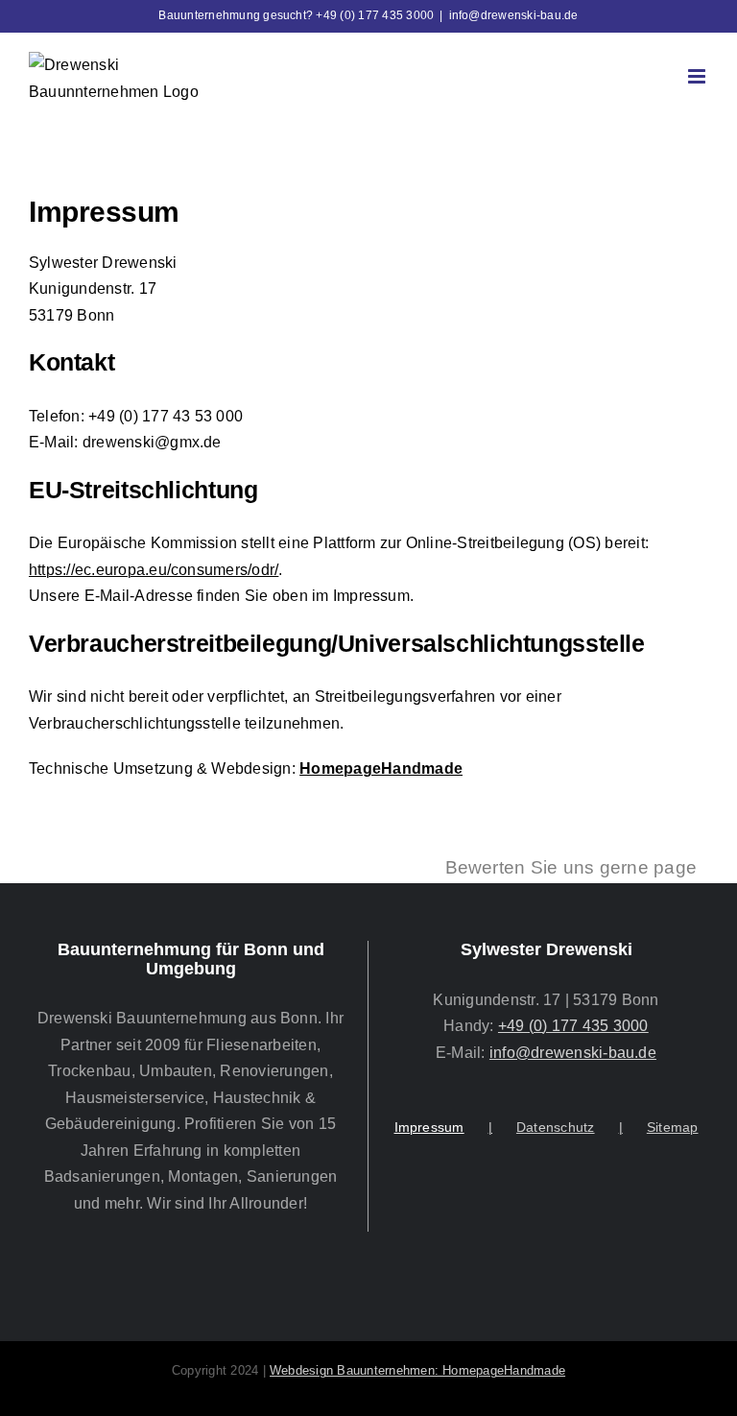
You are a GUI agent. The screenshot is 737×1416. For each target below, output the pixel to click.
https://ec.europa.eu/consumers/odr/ (153, 570)
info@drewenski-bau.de (514, 15)
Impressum (429, 1127)
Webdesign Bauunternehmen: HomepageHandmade (417, 1370)
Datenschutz (555, 1127)
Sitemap (673, 1127)
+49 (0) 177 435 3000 (573, 1026)
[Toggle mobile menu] (698, 76)
